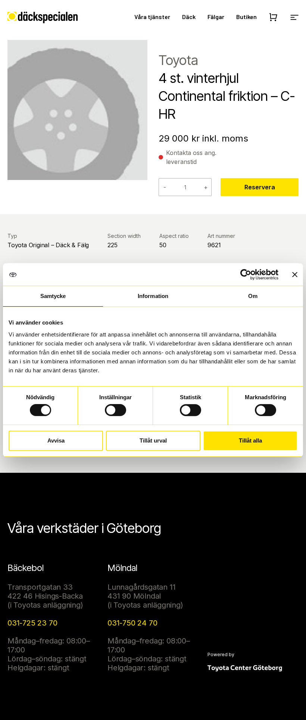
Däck (189, 16)
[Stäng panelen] (294, 274)
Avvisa (56, 440)
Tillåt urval (153, 440)
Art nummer (221, 236)
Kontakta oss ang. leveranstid (191, 157)
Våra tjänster (152, 16)
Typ (12, 236)
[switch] (115, 410)
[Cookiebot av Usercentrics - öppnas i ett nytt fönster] (245, 274)
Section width (124, 236)
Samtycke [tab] (53, 296)
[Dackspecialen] (42, 18)
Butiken (246, 16)
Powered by (220, 654)
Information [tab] (153, 296)
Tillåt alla (250, 440)
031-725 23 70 (32, 622)
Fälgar (215, 16)
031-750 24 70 (132, 622)
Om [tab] (252, 296)
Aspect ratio (174, 236)
